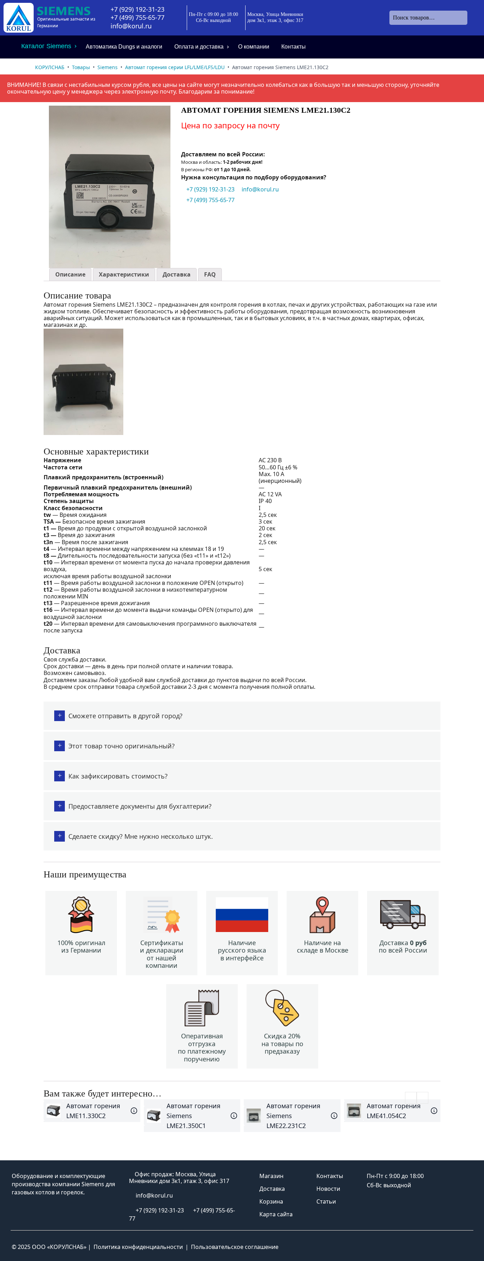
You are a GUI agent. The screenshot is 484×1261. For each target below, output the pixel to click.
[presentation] (411, 1098)
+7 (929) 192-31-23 (137, 9)
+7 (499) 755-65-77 (137, 17)
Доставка (177, 274)
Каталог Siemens (46, 46)
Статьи (326, 1201)
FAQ (210, 274)
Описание (70, 274)
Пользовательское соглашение (234, 1247)
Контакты (293, 47)
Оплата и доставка (199, 47)
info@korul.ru (131, 26)
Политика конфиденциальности (138, 1247)
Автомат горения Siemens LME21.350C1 (193, 1115)
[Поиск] (473, 17)
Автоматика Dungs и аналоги (124, 47)
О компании (253, 47)
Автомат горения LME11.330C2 (93, 1110)
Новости (328, 1189)
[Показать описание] (133, 1110)
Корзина (271, 1201)
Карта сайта (276, 1214)
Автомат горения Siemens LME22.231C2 (293, 1115)
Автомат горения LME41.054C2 (394, 1110)
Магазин (271, 1176)
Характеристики (124, 274)
